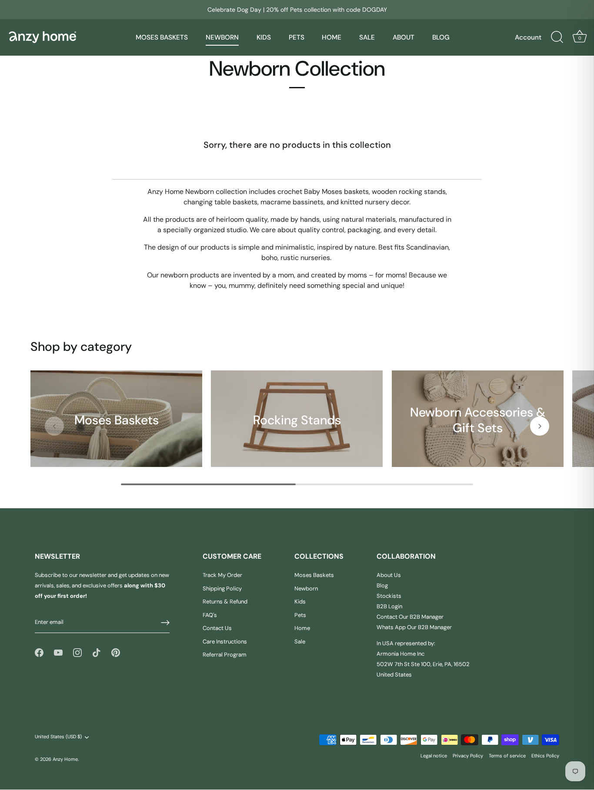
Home (302, 628)
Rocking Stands (297, 420)
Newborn (306, 588)
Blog (382, 586)
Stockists (389, 596)
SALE (367, 37)
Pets (300, 615)
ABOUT (403, 37)
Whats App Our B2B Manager (414, 627)
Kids (300, 602)
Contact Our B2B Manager (410, 617)
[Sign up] (165, 622)
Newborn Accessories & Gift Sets (477, 420)
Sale (299, 641)
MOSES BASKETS (162, 37)
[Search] (557, 37)
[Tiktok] (96, 652)
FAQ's (210, 615)
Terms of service (507, 756)
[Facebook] (39, 652)
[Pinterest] (115, 652)
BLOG (441, 37)
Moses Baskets (116, 420)
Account (528, 37)
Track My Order (222, 575)
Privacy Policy (468, 756)
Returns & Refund (225, 602)
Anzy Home (65, 759)
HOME (331, 37)
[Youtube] (58, 652)
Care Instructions (225, 641)
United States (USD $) (58, 737)
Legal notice (433, 756)
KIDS (264, 37)
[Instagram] (77, 652)
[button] (54, 426)
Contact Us (217, 628)
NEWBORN (222, 37)
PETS (296, 37)
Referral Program (225, 655)
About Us (389, 575)
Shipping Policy (222, 588)
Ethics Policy (545, 756)
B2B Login (389, 606)
